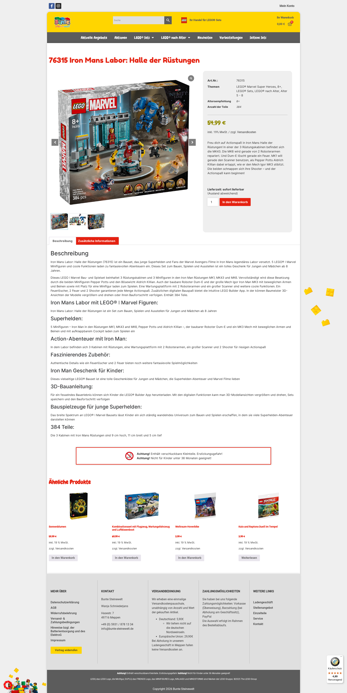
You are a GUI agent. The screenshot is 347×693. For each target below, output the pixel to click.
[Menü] (341, 657)
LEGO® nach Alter (173, 37)
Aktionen (120, 37)
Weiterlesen (249, 558)
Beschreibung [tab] (62, 241)
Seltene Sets (258, 37)
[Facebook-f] (52, 6)
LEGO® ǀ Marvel (285, 262)
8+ (279, 86)
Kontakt (258, 624)
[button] (192, 142)
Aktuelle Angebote (94, 37)
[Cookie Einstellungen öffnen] (8, 688)
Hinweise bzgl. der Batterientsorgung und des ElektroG (68, 631)
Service (258, 618)
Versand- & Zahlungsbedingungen (65, 620)
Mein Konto (287, 6)
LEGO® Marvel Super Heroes (256, 86)
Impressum (58, 640)
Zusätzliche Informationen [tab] (96, 241)
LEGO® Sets (142, 37)
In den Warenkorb (235, 202)
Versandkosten (246, 132)
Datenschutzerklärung (65, 602)
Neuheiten (205, 37)
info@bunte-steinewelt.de (117, 628)
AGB (53, 607)
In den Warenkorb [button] (63, 558)
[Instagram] (58, 6)
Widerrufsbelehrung (64, 613)
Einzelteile (260, 613)
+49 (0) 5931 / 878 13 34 (117, 624)
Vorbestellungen (231, 37)
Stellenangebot (263, 607)
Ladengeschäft (263, 602)
